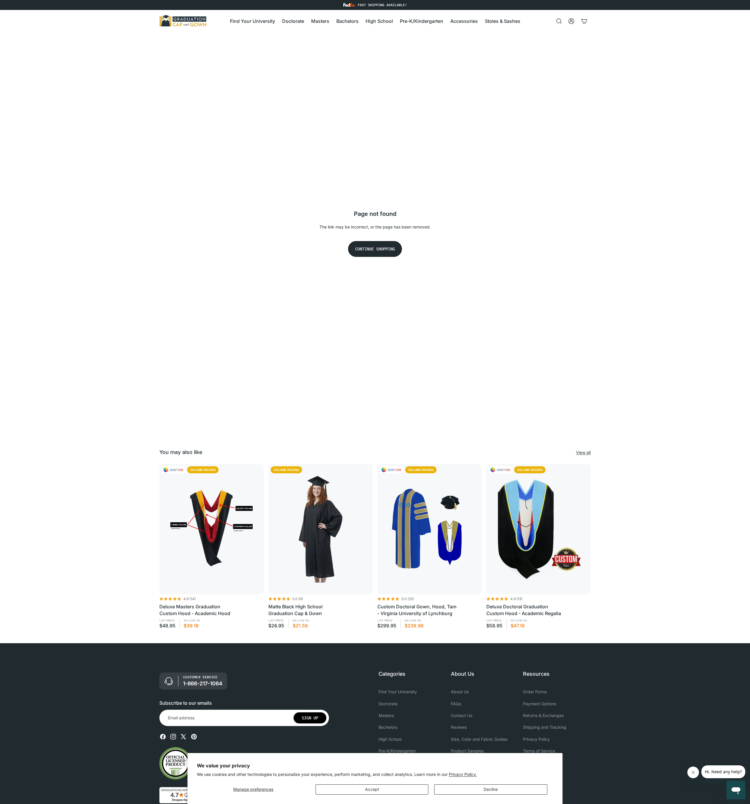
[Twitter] (183, 736)
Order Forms (535, 691)
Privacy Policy (536, 738)
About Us (460, 691)
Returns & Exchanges (543, 715)
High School (390, 738)
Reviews (459, 727)
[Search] (559, 21)
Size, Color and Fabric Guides (479, 738)
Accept (372, 789)
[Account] (571, 21)
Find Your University (398, 691)
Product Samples (467, 750)
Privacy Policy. (463, 774)
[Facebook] (162, 736)
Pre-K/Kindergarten (397, 750)
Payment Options (539, 703)
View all (583, 452)
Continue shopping (375, 249)
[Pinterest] (193, 736)
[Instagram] (173, 736)
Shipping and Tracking (544, 727)
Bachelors (388, 727)
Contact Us (461, 715)
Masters (386, 715)
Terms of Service (539, 750)
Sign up (310, 717)
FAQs (456, 703)
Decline (491, 789)
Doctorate (388, 703)
